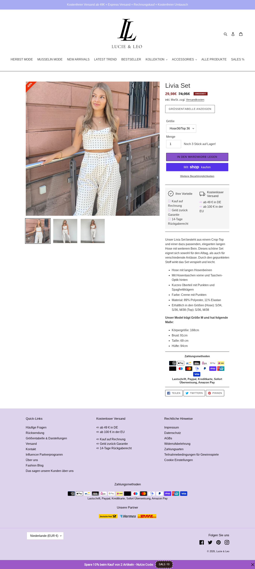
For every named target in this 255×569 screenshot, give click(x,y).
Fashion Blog (34, 465)
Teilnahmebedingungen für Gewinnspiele (191, 454)
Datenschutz (172, 432)
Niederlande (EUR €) (44, 535)
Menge (170, 136)
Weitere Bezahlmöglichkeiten (197, 176)
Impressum (171, 427)
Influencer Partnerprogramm (44, 454)
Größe (170, 121)
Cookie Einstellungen (178, 460)
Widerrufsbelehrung (177, 443)
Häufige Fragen (36, 427)
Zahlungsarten (174, 449)
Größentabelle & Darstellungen (46, 438)
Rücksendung (35, 432)
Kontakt (31, 449)
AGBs (168, 438)
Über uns (32, 460)
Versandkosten (195, 99)
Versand (31, 443)
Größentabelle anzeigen (190, 108)
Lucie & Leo (222, 551)
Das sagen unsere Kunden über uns (50, 470)
